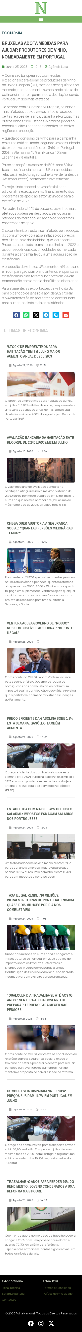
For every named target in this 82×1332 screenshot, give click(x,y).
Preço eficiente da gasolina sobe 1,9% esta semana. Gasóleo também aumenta (40, 723)
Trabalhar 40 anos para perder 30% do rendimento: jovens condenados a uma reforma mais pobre (40, 1186)
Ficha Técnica (11, 1288)
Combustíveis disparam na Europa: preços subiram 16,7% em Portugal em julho (39, 1096)
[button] (41, 19)
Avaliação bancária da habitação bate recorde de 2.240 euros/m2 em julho (40, 440)
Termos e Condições (57, 1288)
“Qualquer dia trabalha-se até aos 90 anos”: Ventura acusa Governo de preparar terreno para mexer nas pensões (39, 1002)
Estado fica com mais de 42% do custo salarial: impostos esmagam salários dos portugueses (40, 814)
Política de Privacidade (58, 1293)
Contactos (9, 1299)
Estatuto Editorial (13, 1293)
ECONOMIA (12, 33)
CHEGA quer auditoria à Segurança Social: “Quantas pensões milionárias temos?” (40, 528)
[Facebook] (30, 1323)
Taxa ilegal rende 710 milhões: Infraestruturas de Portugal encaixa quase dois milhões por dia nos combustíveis (40, 902)
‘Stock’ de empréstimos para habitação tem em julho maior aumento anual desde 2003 (33, 351)
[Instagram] (41, 1323)
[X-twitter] (51, 1323)
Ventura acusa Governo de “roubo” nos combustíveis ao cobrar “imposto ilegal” (40, 628)
